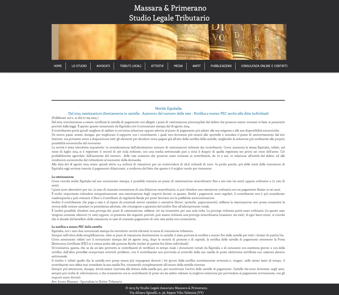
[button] (169, 42)
